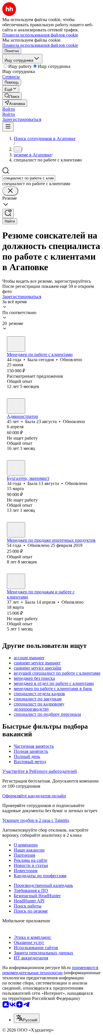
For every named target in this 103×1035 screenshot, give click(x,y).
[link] (12, 96)
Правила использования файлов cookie (40, 45)
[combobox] (28, 178)
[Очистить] (10, 191)
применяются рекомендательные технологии (50, 970)
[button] (8, 109)
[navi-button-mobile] (8, 127)
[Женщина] (16, 344)
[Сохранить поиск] (8, 213)
